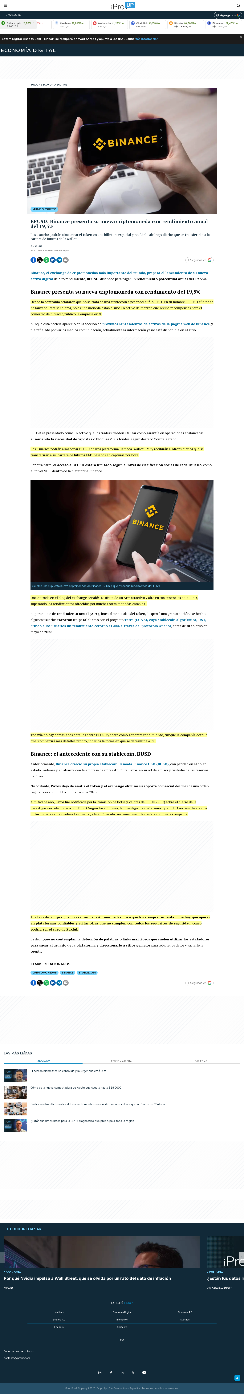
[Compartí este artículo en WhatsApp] (46, 260)
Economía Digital (122, 1312)
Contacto (122, 1327)
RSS (122, 1340)
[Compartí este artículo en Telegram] (59, 260)
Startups (185, 1319)
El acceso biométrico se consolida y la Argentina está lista (68, 1071)
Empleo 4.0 (59, 1319)
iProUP (38, 246)
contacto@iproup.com (17, 1358)
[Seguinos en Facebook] (111, 1373)
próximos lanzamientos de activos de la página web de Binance (155, 324)
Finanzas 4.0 (185, 1312)
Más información (146, 39)
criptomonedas (44, 972)
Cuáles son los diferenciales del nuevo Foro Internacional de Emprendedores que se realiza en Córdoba (97, 1104)
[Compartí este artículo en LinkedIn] (53, 260)
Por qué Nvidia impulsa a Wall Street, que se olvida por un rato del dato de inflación (87, 1278)
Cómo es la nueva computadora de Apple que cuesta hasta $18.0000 (75, 1088)
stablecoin (87, 972)
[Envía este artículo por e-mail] (66, 260)
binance (67, 972)
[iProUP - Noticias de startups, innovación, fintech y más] (122, 6)
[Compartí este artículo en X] (40, 260)
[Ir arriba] (237, 1378)
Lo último (59, 1312)
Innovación (122, 1319)
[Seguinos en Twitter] (133, 1373)
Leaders (59, 1327)
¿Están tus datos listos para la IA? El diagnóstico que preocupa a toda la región (82, 1121)
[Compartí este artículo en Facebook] (33, 260)
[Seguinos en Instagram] (100, 1373)
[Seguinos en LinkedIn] (122, 1373)
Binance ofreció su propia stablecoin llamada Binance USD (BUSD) (112, 764)
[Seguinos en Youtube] (144, 1373)
